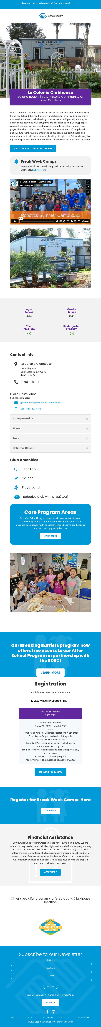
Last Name (51, 968)
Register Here (39, 169)
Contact (40, 994)
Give (29, 994)
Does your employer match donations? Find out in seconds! (46, 3)
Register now (50, 772)
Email (51, 976)
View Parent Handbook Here (50, 701)
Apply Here (50, 872)
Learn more (50, 672)
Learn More (50, 536)
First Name (51, 960)
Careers (52, 994)
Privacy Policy (67, 994)
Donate (50, 1002)
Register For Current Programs (33, 148)
